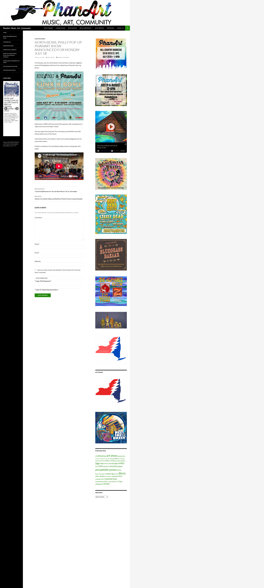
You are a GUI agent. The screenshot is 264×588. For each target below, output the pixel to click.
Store (4, 32)
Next (17, 108)
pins (97, 469)
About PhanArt (48, 28)
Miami (107, 463)
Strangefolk (7, 42)
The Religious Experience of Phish (11, 61)
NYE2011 (106, 466)
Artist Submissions (85, 28)
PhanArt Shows (60, 28)
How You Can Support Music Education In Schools (10, 55)
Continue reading (10, 103)
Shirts (122, 473)
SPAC (97, 476)
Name (37, 244)
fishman (113, 461)
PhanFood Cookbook (9, 49)
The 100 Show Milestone (10, 66)
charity (108, 458)
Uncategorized (40, 39)
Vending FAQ (110, 28)
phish (120, 466)
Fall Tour (102, 461)
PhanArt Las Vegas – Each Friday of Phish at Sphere (11, 86)
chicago (112, 458)
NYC (96, 466)
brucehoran (102, 458)
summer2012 (99, 479)
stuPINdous (108, 476)
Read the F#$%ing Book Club (10, 37)
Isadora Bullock (120, 461)
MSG (121, 463)
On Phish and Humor (9, 70)
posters (113, 469)
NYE (101, 466)
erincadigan (122, 458)
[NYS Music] (111, 391)
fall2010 (97, 461)
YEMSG (106, 484)
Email (37, 253)
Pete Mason (51, 57)
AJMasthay (101, 456)
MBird (102, 463)
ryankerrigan (110, 474)
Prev (5, 108)
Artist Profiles (72, 28)
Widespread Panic (8, 45)
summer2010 (117, 476)
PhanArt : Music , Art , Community (17, 28)
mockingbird (114, 463)
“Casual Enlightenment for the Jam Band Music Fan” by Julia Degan (56, 190)
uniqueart (99, 484)
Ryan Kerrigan (99, 474)
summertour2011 (101, 481)
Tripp (120, 481)
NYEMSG (113, 466)
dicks (116, 458)
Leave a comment (63, 57)
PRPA (119, 470)
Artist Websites (99, 28)
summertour (111, 478)
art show (111, 455)
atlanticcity (121, 456)
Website (38, 261)
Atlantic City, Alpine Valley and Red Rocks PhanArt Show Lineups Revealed (58, 198)
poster (104, 469)
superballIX (111, 481)
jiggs (97, 463)
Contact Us (120, 28)
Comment (39, 217)
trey (116, 481)
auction (97, 458)
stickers (102, 476)
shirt (116, 474)
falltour (107, 461)
